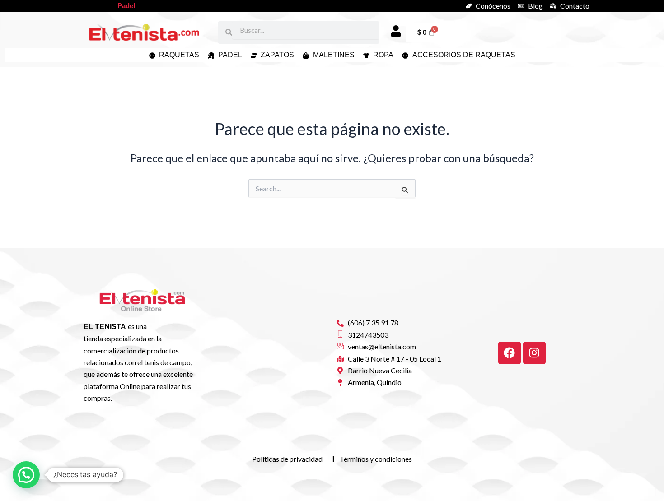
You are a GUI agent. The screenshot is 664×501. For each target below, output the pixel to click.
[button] (26, 474)
